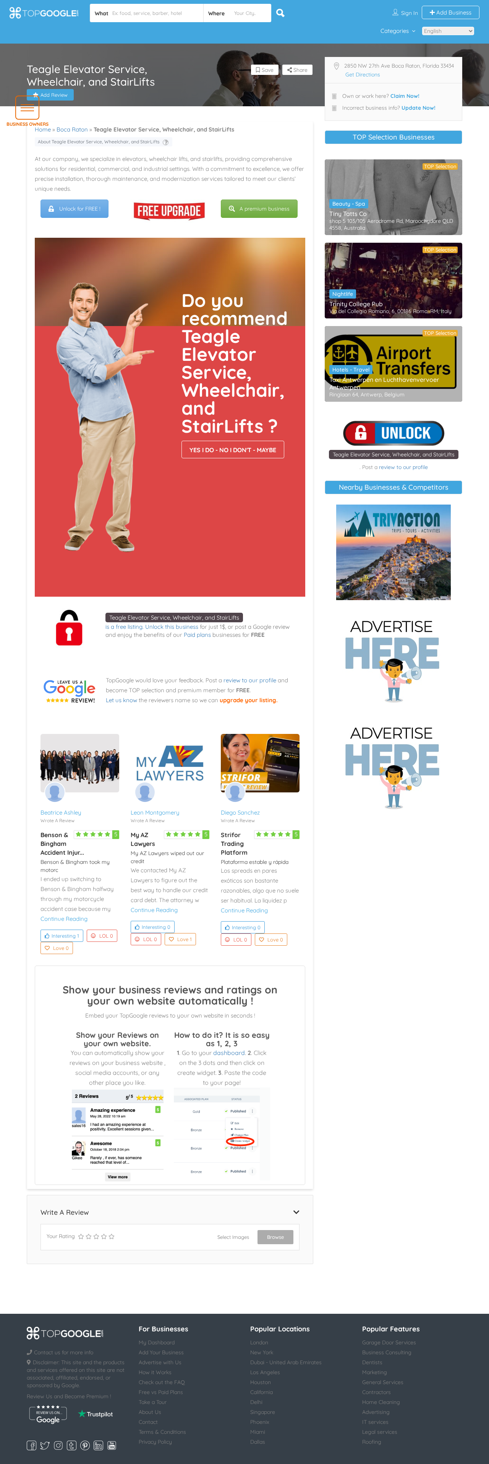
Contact (148, 1422)
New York (261, 1352)
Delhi (256, 1402)
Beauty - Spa (348, 203)
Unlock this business (171, 626)
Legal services (379, 1431)
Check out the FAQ (162, 1382)
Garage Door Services (389, 1342)
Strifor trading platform (234, 843)
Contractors (376, 1392)
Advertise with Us (160, 1362)
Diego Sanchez (240, 812)
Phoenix (259, 1422)
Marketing (374, 1372)
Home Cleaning (381, 1402)
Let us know (121, 700)
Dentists (372, 1362)
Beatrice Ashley (60, 812)
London (259, 1342)
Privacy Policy (155, 1441)
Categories (395, 30)
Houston (260, 1382)
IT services (375, 1422)
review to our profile (249, 680)
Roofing (371, 1441)
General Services (382, 1382)
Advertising (376, 1412)
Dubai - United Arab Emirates (286, 1362)
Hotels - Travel (350, 369)
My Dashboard (157, 1342)
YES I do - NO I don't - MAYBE (232, 450)
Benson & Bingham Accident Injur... (62, 843)
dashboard (229, 1053)
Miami (257, 1431)
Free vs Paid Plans (161, 1392)
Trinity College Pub (356, 304)
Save (267, 70)
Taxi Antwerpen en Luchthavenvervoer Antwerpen (384, 383)
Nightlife (342, 294)
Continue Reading (63, 918)
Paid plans (197, 634)
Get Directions (362, 74)
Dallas (257, 1441)
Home (43, 129)
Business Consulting (386, 1352)
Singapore (262, 1412)
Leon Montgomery (155, 812)
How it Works (155, 1372)
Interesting (65, 936)
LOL (106, 936)
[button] (27, 108)
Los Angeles (265, 1372)
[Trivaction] (393, 552)
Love (61, 948)
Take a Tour (153, 1402)
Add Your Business (161, 1352)
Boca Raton (72, 129)
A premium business (265, 208)
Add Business (453, 12)
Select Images (233, 1237)
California (261, 1392)
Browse (275, 1237)
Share (300, 70)
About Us (150, 1412)
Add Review (54, 95)
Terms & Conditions (162, 1431)
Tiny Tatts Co (348, 213)
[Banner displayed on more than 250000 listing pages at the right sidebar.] (393, 659)
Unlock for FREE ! (79, 208)
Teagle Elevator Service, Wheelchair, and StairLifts (174, 617)
